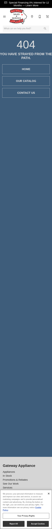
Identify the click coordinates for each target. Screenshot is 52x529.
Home (26, 69)
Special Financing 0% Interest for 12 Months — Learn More (28, 4)
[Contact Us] (39, 16)
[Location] (32, 16)
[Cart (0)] (47, 16)
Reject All (14, 524)
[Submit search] (45, 28)
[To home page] (18, 16)
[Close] (49, 494)
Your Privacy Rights (26, 516)
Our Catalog (26, 80)
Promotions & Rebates (15, 479)
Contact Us (26, 92)
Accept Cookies (38, 524)
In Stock (7, 475)
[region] (26, 509)
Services (7, 487)
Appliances (9, 471)
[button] (4, 16)
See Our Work (11, 483)
